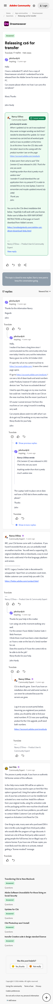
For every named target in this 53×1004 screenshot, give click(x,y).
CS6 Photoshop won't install (17, 923)
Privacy (38, 986)
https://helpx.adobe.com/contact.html (22, 581)
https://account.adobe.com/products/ (31, 374)
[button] (5, 6)
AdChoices (12, 1000)
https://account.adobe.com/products (25, 156)
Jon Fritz (12, 767)
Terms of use (28, 986)
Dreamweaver (37, 13)
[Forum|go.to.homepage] (19, 6)
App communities (21, 13)
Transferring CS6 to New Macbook (19, 879)
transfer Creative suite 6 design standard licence (25, 936)
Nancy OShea (17, 116)
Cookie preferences (13, 991)
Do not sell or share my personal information (22, 996)
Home (8, 13)
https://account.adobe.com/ (21, 366)
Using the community (14, 986)
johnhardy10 (14, 58)
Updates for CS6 (12, 909)
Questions (9, 16)
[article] (26, 315)
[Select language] (34, 5)
